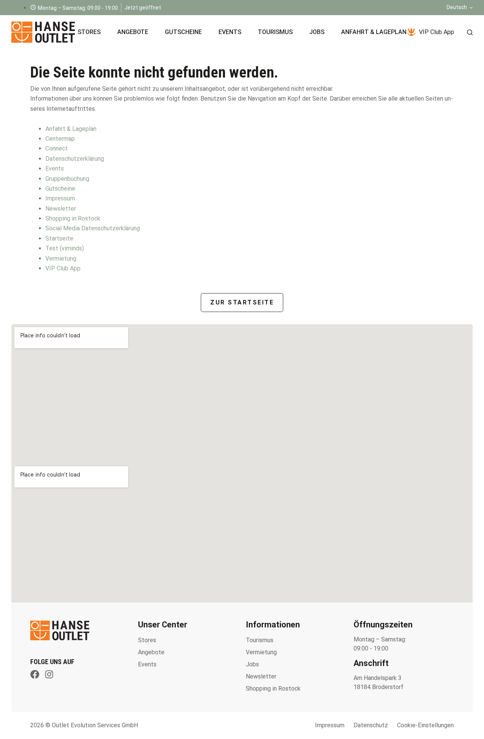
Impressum (60, 198)
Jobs (316, 32)
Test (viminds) (64, 248)
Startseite (59, 238)
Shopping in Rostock (72, 218)
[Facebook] (34, 674)
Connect (56, 148)
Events (230, 32)
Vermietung (60, 258)
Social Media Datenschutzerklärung (92, 228)
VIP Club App (436, 32)
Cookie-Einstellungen (425, 725)
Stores (89, 32)
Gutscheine (183, 32)
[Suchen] (470, 32)
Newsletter (60, 208)
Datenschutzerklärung (74, 158)
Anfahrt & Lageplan (373, 32)
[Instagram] (49, 674)
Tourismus (275, 32)
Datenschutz (371, 725)
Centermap (60, 138)
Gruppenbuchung (67, 178)
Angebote (132, 32)
